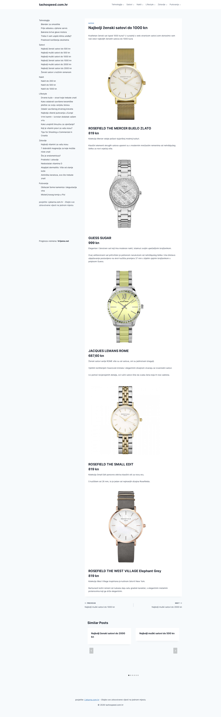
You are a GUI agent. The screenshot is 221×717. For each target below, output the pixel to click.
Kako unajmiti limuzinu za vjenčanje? (58, 124)
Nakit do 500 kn (48, 85)
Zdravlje (43, 140)
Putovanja (43, 183)
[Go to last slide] (91, 651)
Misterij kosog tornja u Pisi (53, 195)
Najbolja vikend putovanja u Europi (57, 113)
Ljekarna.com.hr (55, 202)
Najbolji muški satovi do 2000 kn (167, 605)
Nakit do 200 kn (48, 81)
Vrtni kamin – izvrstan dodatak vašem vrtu (58, 119)
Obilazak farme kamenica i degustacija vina (59, 189)
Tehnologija (44, 20)
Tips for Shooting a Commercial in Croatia (56, 134)
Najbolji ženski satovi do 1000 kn (56, 60)
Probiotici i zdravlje (49, 159)
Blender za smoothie (50, 24)
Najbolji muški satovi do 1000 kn (100, 605)
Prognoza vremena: (54, 241)
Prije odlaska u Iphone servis (54, 28)
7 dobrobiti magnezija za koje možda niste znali (58, 150)
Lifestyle (43, 94)
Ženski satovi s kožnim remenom (56, 72)
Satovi (91, 23)
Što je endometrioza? (51, 156)
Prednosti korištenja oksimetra (55, 40)
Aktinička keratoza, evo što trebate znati (57, 177)
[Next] (175, 651)
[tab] (128, 675)
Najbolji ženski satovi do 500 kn (55, 49)
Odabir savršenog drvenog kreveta (57, 109)
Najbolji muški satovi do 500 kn (156, 633)
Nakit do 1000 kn (49, 89)
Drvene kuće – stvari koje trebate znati (59, 98)
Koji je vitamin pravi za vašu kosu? (56, 128)
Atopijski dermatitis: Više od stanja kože (57, 169)
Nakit (41, 77)
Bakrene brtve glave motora (54, 32)
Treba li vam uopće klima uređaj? (56, 36)
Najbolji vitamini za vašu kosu (54, 144)
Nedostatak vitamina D (51, 163)
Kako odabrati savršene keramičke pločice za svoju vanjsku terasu (57, 103)
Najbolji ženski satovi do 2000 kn (56, 68)
